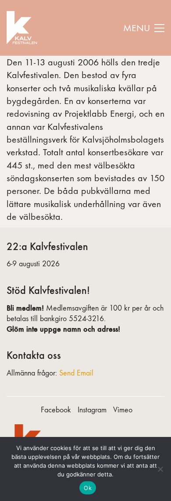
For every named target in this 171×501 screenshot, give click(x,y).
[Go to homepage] (23, 28)
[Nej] (160, 469)
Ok (88, 487)
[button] (143, 28)
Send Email (76, 373)
